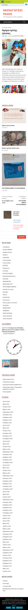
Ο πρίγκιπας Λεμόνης (8, 382)
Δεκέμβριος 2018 (7, 552)
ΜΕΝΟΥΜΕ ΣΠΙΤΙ (7, 284)
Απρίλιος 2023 (7, 470)
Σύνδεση (8, 1)
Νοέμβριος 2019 (7, 539)
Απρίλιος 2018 (7, 555)
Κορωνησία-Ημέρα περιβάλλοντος (12, 384)
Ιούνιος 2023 (6, 465)
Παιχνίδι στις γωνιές (8, 289)
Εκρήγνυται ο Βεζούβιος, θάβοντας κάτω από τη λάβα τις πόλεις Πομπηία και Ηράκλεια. (13, 329)
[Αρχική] (2, 2)
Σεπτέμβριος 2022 (8, 489)
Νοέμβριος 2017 (7, 563)
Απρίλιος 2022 (7, 497)
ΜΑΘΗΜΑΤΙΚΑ (7, 281)
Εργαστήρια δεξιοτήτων (9, 276)
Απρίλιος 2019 (7, 544)
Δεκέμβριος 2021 (7, 505)
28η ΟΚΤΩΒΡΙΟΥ (7, 249)
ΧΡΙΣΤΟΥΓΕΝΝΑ (7, 313)
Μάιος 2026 (6, 404)
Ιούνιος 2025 (6, 425)
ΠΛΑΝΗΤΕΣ (6, 297)
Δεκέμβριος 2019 (7, 536)
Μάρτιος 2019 (6, 547)
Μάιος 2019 (6, 542)
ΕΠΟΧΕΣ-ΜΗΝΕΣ (8, 273)
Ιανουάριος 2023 (7, 478)
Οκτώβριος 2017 (7, 566)
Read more (19, 607)
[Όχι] (26, 603)
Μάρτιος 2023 (6, 473)
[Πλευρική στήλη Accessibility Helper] (26, 4)
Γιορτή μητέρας (7, 260)
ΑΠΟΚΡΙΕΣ (6, 257)
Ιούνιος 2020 (6, 521)
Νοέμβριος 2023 (7, 457)
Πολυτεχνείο (6, 300)
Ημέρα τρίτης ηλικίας (8, 125)
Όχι (13, 607)
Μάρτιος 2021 (6, 518)
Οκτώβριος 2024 (7, 436)
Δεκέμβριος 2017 (7, 560)
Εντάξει (8, 607)
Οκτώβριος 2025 (7, 422)
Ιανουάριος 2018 (7, 558)
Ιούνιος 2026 (6, 401)
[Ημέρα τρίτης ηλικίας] (14, 116)
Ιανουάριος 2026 (7, 414)
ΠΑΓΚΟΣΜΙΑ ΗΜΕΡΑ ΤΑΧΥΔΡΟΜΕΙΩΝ (13, 188)
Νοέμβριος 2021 (7, 507)
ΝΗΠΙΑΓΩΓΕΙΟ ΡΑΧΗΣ (12, 12)
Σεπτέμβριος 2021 (8, 513)
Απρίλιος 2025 (7, 430)
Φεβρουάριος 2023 (8, 475)
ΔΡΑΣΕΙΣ (5, 265)
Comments (7, 586)
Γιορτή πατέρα (6, 263)
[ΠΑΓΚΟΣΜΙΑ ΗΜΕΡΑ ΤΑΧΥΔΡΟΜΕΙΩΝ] (14, 170)
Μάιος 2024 (6, 444)
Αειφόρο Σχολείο (7, 252)
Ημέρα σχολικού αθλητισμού (10, 148)
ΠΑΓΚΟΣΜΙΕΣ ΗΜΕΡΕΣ (6, 27)
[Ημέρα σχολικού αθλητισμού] (14, 139)
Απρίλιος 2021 (7, 515)
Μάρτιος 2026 (6, 409)
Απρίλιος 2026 (7, 406)
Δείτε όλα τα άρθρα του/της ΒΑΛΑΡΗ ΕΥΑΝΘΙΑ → (18, 227)
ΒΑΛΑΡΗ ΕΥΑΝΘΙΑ (19, 36)
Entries (6, 583)
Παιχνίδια (5, 292)
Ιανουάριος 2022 (7, 502)
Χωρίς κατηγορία (7, 316)
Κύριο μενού (8, 22)
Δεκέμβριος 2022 (7, 481)
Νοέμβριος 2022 (7, 483)
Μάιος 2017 (6, 568)
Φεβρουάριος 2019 (8, 550)
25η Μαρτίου (6, 247)
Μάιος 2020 (6, 523)
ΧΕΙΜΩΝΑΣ (6, 310)
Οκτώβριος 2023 (7, 460)
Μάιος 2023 (6, 467)
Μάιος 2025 (6, 428)
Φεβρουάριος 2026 (8, 412)
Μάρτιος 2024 (6, 449)
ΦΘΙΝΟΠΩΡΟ (6, 308)
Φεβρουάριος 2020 (8, 531)
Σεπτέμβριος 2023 (8, 462)
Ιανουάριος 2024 (7, 454)
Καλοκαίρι (5, 278)
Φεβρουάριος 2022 (8, 499)
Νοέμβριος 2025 (7, 420)
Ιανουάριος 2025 (7, 433)
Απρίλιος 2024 (7, 446)
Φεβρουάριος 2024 (8, 452)
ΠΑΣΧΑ (5, 294)
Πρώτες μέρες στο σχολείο (10, 302)
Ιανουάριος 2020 (7, 534)
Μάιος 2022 (6, 494)
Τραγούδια (6, 305)
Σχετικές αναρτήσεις (8, 333)
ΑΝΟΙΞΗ (5, 255)
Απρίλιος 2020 (7, 526)
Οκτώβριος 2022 (7, 486)
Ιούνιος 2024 (6, 441)
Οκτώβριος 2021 (7, 510)
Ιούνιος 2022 (6, 491)
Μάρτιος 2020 (6, 528)
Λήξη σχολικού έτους (8, 379)
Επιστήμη (5, 271)
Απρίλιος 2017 (7, 571)
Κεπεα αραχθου (7, 391)
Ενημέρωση (6, 268)
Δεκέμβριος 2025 (7, 417)
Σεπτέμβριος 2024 (8, 438)
